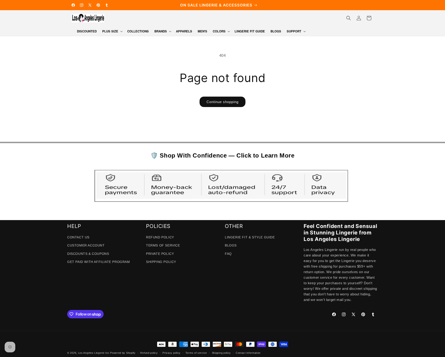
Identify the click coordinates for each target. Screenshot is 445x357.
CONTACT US (78, 237)
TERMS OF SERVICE (163, 245)
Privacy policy (171, 352)
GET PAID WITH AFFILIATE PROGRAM (98, 262)
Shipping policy (221, 352)
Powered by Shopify (123, 352)
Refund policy (149, 352)
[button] (111, 31)
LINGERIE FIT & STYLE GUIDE (250, 237)
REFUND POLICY (160, 237)
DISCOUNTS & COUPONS (88, 254)
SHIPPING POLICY (161, 262)
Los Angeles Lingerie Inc (93, 352)
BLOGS (231, 245)
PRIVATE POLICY (160, 254)
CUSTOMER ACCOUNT (86, 245)
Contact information (248, 352)
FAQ (228, 254)
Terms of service (196, 352)
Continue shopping (222, 102)
